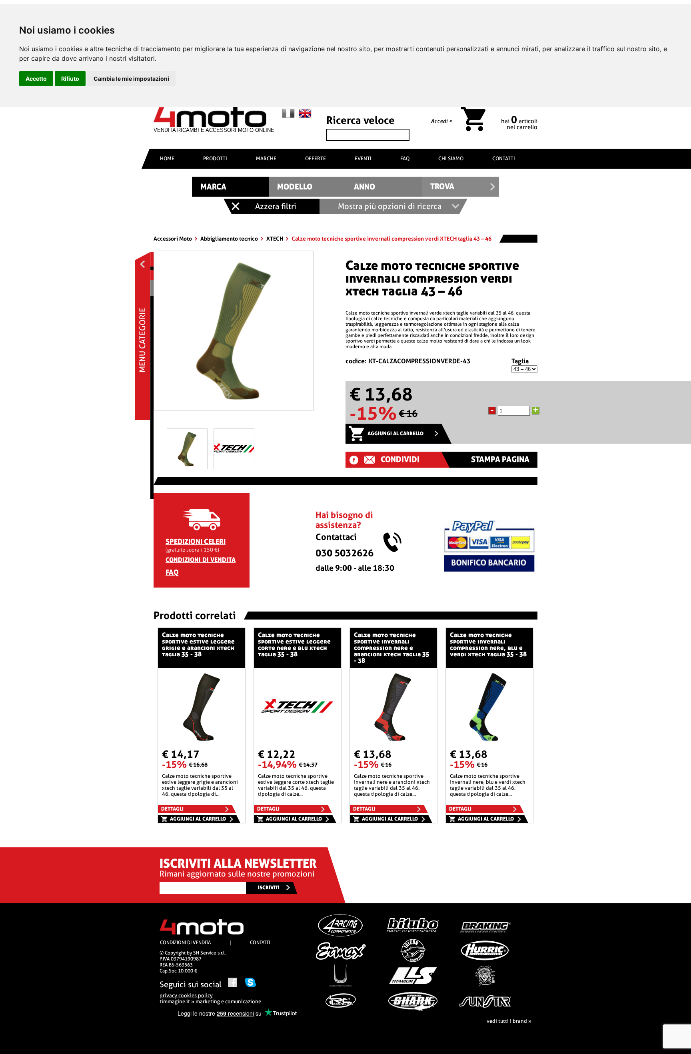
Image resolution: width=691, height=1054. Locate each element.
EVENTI (363, 158)
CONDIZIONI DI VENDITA (201, 560)
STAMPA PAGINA (500, 459)
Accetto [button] (36, 78)
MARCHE (266, 158)
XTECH (275, 238)
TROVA (442, 186)
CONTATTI (503, 158)
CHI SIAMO (450, 158)
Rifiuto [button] (70, 78)
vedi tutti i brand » (509, 1021)
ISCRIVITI (269, 888)
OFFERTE (315, 158)
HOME (167, 158)
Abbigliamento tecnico (229, 238)
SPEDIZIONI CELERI (196, 541)
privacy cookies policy (186, 995)
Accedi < (441, 121)
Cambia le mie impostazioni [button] (131, 78)
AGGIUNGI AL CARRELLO (395, 433)
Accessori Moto (173, 238)
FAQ (404, 158)
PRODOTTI (215, 158)
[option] (234, 333)
